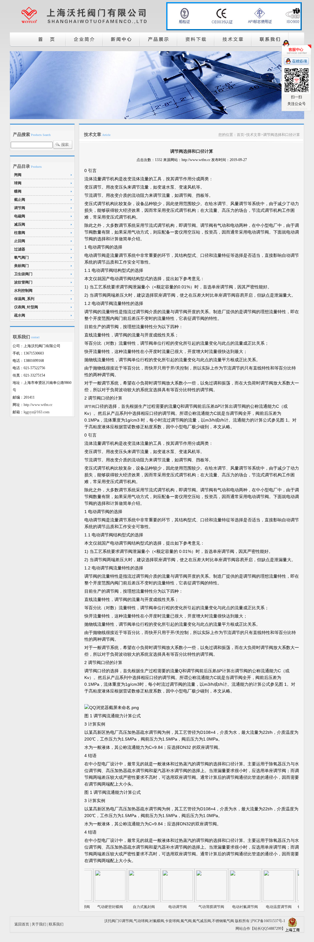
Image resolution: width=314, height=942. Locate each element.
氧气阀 (186, 921)
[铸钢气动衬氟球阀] (296, 899)
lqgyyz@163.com (36, 412)
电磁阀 (19, 216)
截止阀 (19, 199)
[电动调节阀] (161, 899)
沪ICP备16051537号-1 (268, 921)
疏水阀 (19, 315)
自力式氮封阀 (127, 907)
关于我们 (39, 924)
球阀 (17, 183)
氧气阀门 (21, 257)
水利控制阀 (23, 290)
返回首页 (21, 924)
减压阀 (19, 224)
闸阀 (17, 175)
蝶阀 (17, 191)
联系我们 (56, 924)
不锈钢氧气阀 (223, 921)
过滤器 (19, 249)
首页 (240, 135)
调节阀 (19, 208)
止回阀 (19, 241)
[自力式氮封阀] (127, 899)
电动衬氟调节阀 (228, 907)
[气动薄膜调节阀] (194, 899)
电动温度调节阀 (262, 907)
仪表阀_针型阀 (26, 307)
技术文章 (253, 135)
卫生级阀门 (23, 274)
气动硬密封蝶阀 (93, 907)
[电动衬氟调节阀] (228, 899)
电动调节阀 (161, 907)
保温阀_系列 (24, 299)
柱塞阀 (19, 233)
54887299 (274, 928)
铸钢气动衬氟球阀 (296, 907)
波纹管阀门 (23, 282)
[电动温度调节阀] (262, 899)
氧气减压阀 (202, 921)
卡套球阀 (172, 921)
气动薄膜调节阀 (195, 907)
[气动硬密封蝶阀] (93, 899)
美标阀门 (21, 266)
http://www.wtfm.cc (38, 405)
